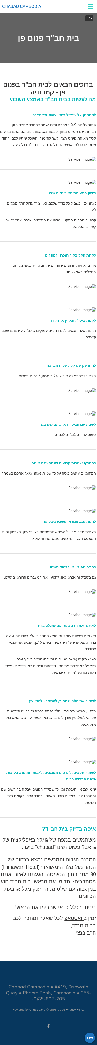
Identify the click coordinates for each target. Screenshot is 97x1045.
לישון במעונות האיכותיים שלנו (72, 193)
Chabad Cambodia (21, 6)
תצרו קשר (59, 138)
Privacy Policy (75, 1009)
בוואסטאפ (80, 226)
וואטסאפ (74, 918)
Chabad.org (37, 1009)
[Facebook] (49, 1026)
